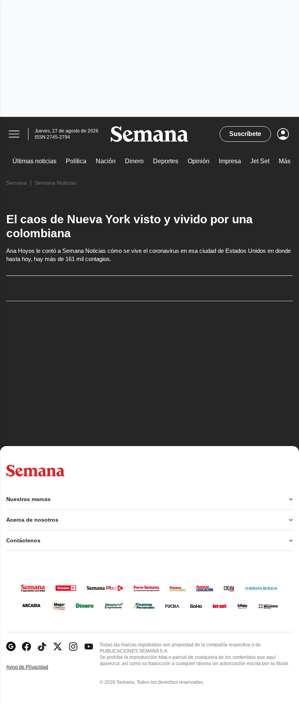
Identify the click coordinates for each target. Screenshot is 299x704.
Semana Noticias (55, 183)
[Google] (11, 646)
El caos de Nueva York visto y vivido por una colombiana (129, 226)
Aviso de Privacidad (35, 667)
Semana (16, 183)
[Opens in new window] (26, 646)
